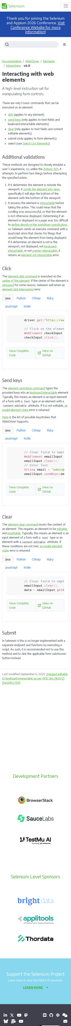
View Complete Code (19, 353)
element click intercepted (18, 289)
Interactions (13, 65)
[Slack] (58, 1015)
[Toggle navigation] (66, 5)
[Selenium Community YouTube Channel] (19, 1015)
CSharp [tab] (36, 298)
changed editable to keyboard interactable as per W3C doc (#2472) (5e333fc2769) (35, 678)
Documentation (11, 61)
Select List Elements (36, 143)
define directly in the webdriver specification (39, 224)
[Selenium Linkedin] (5, 1015)
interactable (47, 203)
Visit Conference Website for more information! (38, 27)
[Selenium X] (12, 1015)
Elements (49, 61)
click (10, 114)
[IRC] (64, 1015)
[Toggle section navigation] (64, 44)
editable (62, 529)
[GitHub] (51, 1015)
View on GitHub (47, 353)
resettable (14, 533)
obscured (8, 285)
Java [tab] (7, 298)
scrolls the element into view (41, 189)
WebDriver (32, 61)
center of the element (16, 280)
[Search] (31, 44)
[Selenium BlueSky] (6, 1021)
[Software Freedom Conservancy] (44, 1015)
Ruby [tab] (50, 298)
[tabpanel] (35, 340)
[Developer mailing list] (65, 1021)
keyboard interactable (43, 392)
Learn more (33, 987)
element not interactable (36, 255)
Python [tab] (21, 298)
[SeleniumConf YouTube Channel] (21, 1021)
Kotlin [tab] (27, 306)
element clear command (23, 524)
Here (5, 417)
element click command (22, 276)
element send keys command (26, 388)
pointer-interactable (44, 250)
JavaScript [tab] (11, 306)
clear (11, 129)
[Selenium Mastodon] (26, 1015)
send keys (14, 119)
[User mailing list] (13, 1021)
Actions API (50, 169)
